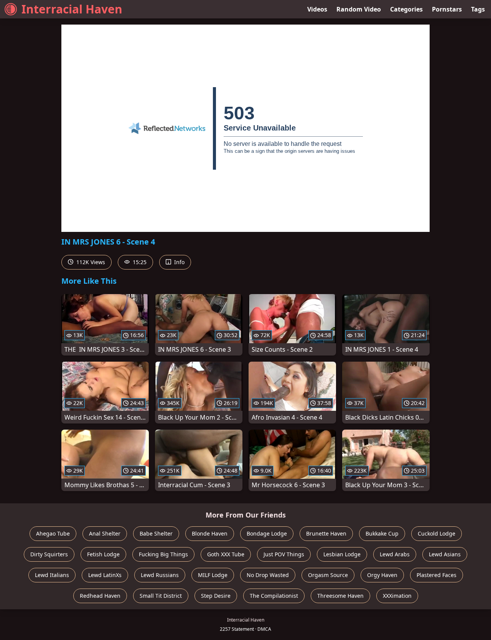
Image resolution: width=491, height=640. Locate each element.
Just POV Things (284, 554)
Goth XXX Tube (225, 554)
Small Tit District (161, 595)
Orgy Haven (382, 575)
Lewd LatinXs (105, 575)
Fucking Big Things (163, 554)
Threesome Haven (340, 595)
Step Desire (216, 595)
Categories (406, 9)
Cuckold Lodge (436, 533)
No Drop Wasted (268, 575)
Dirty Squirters (49, 554)
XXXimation (397, 595)
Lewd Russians (160, 575)
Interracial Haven (71, 9)
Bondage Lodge (267, 533)
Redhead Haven (100, 595)
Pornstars (447, 9)
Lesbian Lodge (342, 554)
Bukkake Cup (382, 533)
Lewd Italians (52, 575)
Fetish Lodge (103, 554)
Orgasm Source (328, 575)
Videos (317, 9)
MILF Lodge (212, 575)
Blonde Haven (209, 533)
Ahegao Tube (53, 533)
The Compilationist (274, 595)
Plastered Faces (436, 575)
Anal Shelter (104, 533)
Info (179, 262)
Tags (478, 9)
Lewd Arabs (395, 554)
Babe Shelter (156, 533)
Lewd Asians (445, 554)
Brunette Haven (326, 533)
